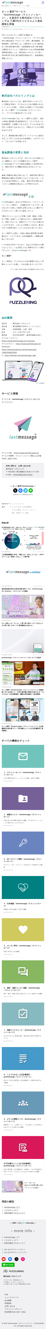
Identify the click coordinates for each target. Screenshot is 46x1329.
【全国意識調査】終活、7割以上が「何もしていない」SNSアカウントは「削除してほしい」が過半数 (23, 555)
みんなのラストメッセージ (14, 1249)
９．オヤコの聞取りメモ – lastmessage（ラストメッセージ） (22, 1120)
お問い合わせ (10, 1306)
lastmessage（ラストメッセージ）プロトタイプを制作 (21, 657)
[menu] (43, 2)
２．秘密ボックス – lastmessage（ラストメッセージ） (22, 815)
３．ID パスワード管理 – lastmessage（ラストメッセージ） (23, 860)
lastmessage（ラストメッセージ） (20, 1323)
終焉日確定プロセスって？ (14, 1213)
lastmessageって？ (12, 1207)
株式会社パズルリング (12, 1276)
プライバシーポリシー (13, 1309)
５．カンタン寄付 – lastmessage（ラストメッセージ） (22, 946)
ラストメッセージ (29, 510)
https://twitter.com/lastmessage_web (20, 355)
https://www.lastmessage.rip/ (28, 344)
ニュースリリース (30, 29)
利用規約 (8, 1303)
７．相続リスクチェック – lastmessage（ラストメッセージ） (22, 1031)
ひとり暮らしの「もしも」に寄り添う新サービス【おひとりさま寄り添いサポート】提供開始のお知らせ (22, 624)
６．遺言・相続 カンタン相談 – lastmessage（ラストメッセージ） (22, 989)
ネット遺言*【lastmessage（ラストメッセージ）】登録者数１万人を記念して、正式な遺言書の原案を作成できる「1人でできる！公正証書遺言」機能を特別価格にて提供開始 (23, 692)
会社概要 (8, 1300)
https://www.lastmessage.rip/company (18, 341)
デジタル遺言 (16, 510)
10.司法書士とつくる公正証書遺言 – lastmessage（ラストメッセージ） (18, 1164)
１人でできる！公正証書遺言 (22, 507)
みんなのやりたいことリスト (15, 1252)
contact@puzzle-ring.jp (23, 474)
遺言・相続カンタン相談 (20, 513)
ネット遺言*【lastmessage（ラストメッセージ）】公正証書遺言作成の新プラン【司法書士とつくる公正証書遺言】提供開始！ (23, 728)
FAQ (6, 1294)
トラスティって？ (11, 1210)
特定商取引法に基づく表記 (15, 1312)
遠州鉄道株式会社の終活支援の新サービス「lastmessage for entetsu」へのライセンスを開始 (22, 590)
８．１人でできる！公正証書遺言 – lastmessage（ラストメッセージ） (18, 1075)
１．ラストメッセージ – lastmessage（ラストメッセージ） (22, 773)
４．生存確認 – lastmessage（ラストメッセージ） (22, 904)
